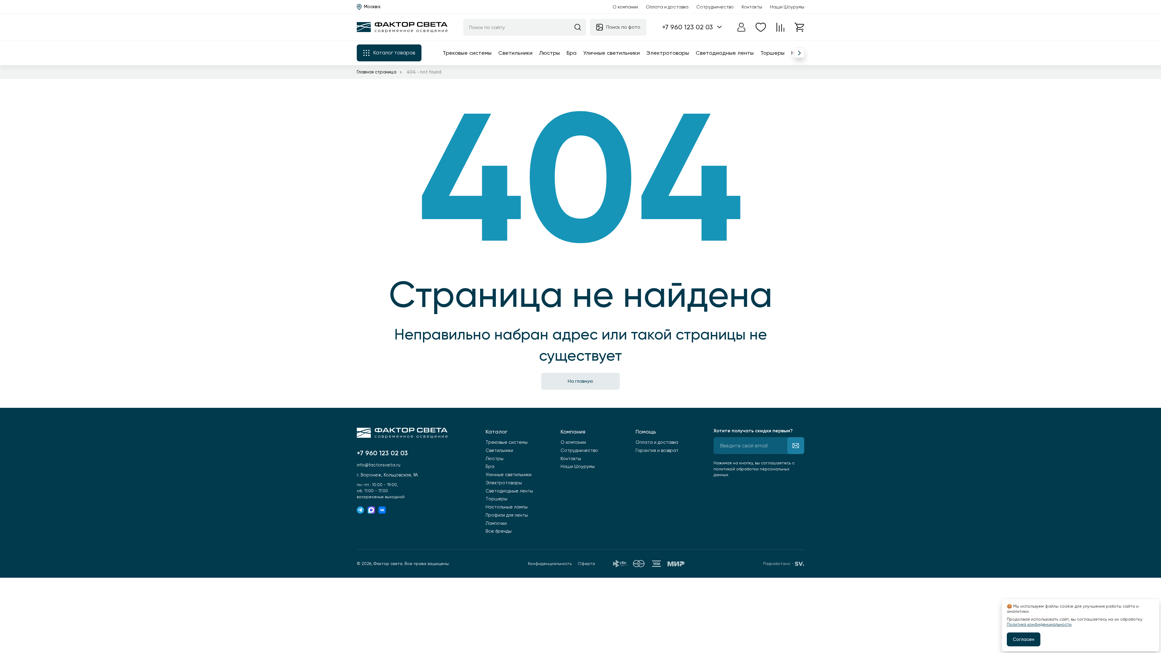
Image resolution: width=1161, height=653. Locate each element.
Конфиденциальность (550, 563)
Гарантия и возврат (657, 450)
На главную (580, 381)
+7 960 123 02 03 (687, 27)
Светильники (515, 53)
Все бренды (499, 531)
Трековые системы (467, 53)
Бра (572, 53)
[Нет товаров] (761, 27)
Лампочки (496, 523)
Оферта (586, 563)
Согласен (1023, 639)
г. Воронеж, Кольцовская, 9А (387, 475)
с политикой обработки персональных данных (754, 468)
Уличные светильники (611, 53)
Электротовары (667, 53)
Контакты (752, 7)
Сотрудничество (715, 7)
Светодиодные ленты (725, 53)
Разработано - (778, 563)
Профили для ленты (507, 515)
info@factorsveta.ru (378, 465)
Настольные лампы (507, 507)
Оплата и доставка (667, 7)
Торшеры (772, 53)
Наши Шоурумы (787, 7)
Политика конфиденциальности (1039, 624)
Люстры (549, 53)
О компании (625, 7)
